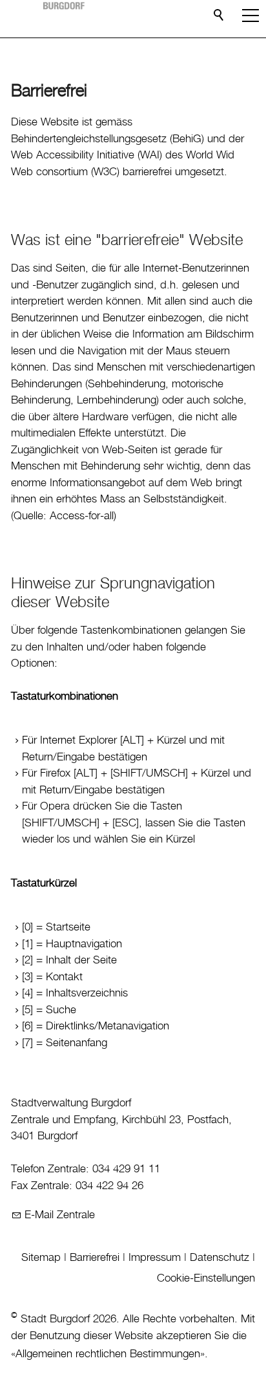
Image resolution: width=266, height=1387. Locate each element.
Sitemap (41, 1257)
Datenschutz (219, 1257)
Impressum (154, 1257)
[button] (250, 15)
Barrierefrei (94, 1257)
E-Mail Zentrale (60, 1215)
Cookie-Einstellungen (206, 1278)
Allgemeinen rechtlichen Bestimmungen (107, 1354)
